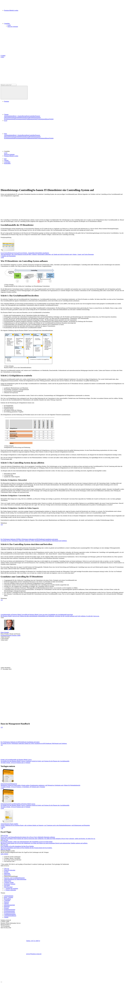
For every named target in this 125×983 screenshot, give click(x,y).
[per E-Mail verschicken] (13, 666)
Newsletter (7, 885)
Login (9, 25)
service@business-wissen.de (33, 954)
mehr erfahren (4, 854)
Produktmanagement (35, 117)
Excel (5, 120)
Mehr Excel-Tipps (5, 849)
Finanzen (37, 116)
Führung (6, 117)
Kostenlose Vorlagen (9, 884)
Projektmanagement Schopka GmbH (10, 635)
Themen (6, 114)
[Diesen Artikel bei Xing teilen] (90, 653)
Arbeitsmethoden (8, 116)
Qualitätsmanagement (31, 119)
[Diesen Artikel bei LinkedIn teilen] (64, 653)
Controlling (32, 116)
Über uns (6, 868)
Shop (5, 133)
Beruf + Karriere (17, 116)
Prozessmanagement (20, 119)
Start (5, 158)
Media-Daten (7, 881)
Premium (6, 101)
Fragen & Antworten (9, 870)
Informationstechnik (14, 117)
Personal (27, 117)
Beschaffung (25, 116)
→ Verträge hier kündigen (11, 888)
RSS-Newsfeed (8, 887)
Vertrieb (51, 119)
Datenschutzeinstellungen (11, 876)
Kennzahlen (7, 163)
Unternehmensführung (43, 119)
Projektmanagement (9, 119)
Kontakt (6, 871)
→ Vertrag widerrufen (10, 890)
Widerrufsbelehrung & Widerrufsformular (15, 879)
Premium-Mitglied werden (11, 156)
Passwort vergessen (12, 26)
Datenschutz (7, 874)
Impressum (7, 873)
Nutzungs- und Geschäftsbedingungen (14, 878)
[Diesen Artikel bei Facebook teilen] (13, 653)
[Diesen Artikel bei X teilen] (39, 653)
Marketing (22, 117)
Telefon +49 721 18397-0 (33, 940)
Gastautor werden (9, 882)
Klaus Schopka (5, 632)
